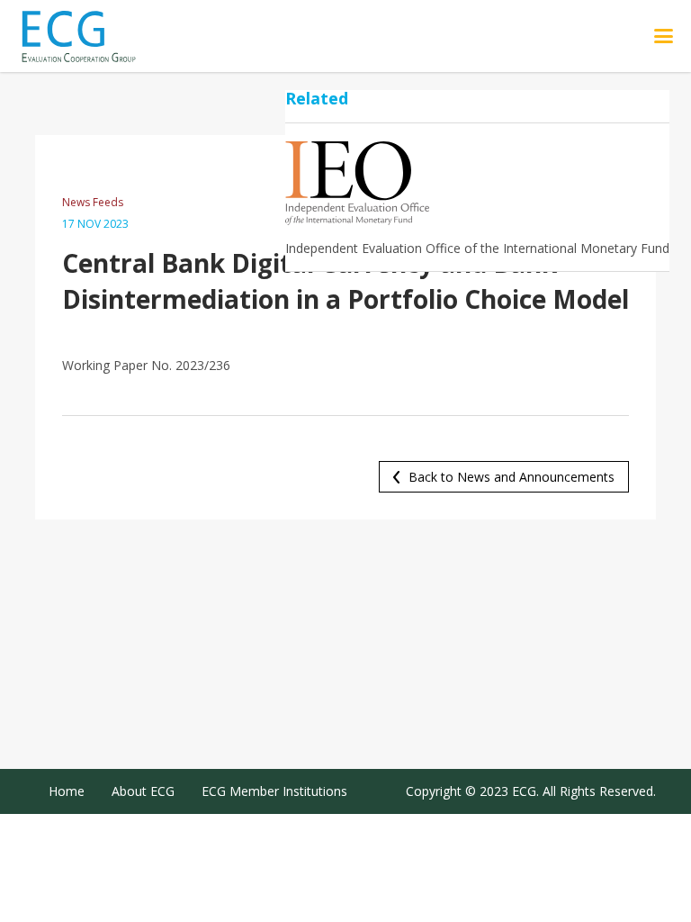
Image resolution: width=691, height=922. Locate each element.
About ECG (143, 791)
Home (67, 791)
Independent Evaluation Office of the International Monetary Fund (477, 248)
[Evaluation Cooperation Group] (98, 36)
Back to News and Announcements (511, 476)
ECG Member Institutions (274, 791)
